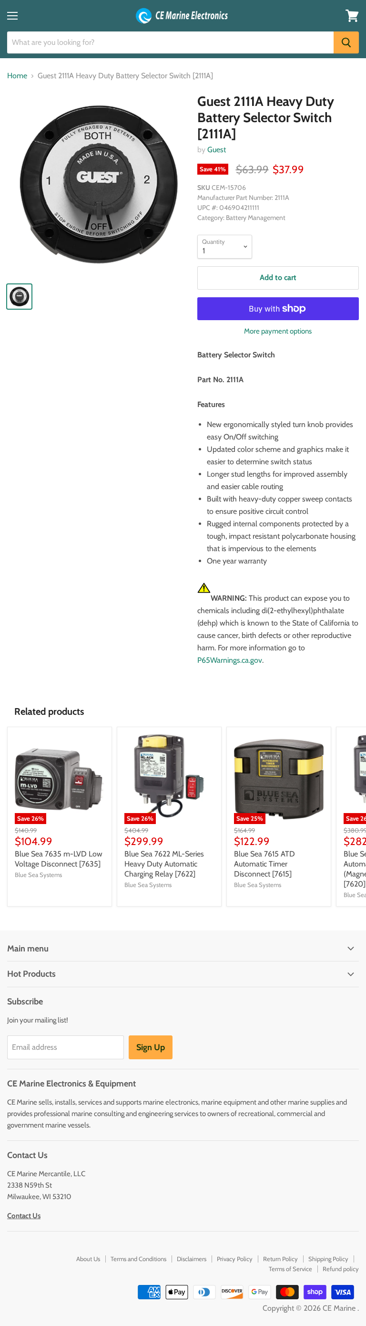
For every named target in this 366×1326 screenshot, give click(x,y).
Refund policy (341, 1269)
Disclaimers (191, 1259)
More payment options (278, 331)
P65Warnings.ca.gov (229, 660)
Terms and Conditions (138, 1259)
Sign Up (150, 1047)
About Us (88, 1259)
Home (17, 76)
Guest (216, 149)
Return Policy (280, 1259)
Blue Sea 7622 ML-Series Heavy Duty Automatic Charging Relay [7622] (164, 863)
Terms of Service (290, 1269)
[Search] (346, 42)
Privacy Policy (235, 1259)
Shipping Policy (328, 1259)
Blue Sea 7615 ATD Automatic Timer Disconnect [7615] (264, 863)
